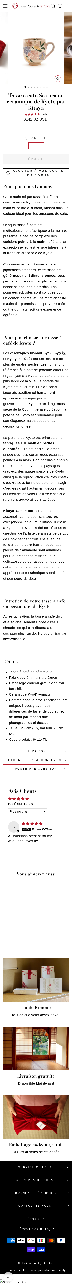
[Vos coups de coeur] (60, 6)
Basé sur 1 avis (20, 804)
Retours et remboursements (36, 760)
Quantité (36, 138)
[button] (33, 114)
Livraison (36, 751)
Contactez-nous (35, 1205)
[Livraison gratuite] (36, 1048)
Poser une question (36, 768)
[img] (32, 824)
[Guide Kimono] (36, 980)
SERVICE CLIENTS (35, 1167)
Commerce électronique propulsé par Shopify (36, 1270)
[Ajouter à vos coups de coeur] (23, 910)
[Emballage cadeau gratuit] (36, 1117)
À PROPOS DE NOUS (35, 1180)
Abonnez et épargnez (35, 1192)
